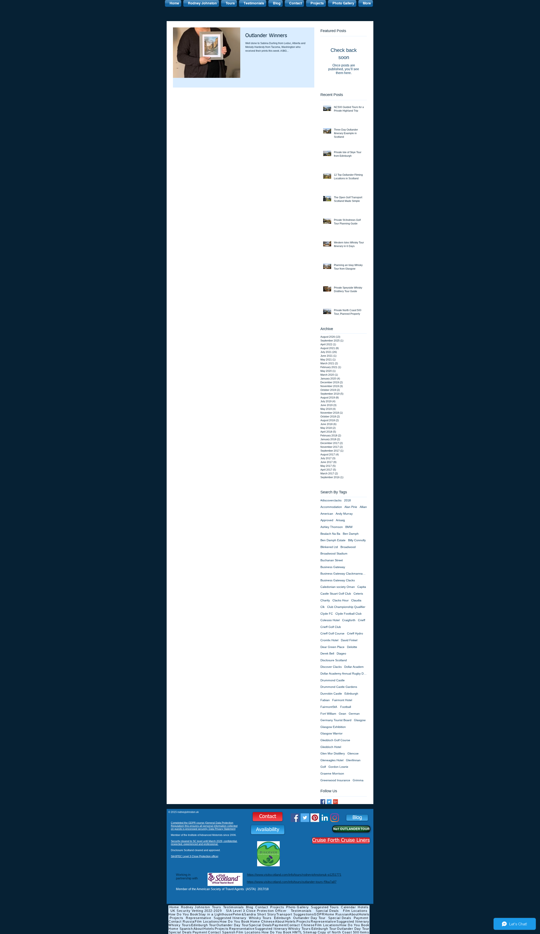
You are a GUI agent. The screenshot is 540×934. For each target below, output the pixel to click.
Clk (322, 607)
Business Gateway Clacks (337, 580)
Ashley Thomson (331, 527)
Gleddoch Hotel (330, 747)
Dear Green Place (332, 647)
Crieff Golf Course (332, 633)
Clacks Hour (340, 600)
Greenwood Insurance (335, 780)
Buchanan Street (331, 560)
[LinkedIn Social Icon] (324, 817)
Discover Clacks (331, 666)
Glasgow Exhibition (333, 727)
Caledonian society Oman (337, 586)
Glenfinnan (353, 760)
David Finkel (349, 640)
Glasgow (360, 720)
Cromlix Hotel (329, 640)
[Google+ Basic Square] (335, 801)
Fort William (328, 713)
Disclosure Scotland (333, 660)
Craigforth (348, 620)
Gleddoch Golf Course (335, 740)
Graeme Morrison (332, 773)
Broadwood (348, 547)
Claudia (356, 600)
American (326, 513)
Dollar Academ (354, 666)
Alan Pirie (350, 507)
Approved (326, 520)
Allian (363, 507)
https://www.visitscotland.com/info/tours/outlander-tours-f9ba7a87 (291, 882)
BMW (348, 527)
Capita (361, 586)
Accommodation (331, 507)
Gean (342, 713)
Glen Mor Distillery (332, 753)
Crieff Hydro (355, 633)
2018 (347, 500)
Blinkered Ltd (329, 547)
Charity (325, 600)
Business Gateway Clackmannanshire (343, 573)
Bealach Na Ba (330, 533)
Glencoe (353, 753)
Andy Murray (344, 513)
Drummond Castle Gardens (338, 686)
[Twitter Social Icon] (305, 817)
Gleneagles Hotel (331, 760)
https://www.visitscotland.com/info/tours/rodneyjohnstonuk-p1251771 (294, 874)
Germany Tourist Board (335, 720)
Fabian (325, 700)
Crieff (361, 620)
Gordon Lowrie (338, 766)
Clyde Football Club (348, 613)
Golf (323, 766)
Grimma (358, 780)
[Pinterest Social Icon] (314, 817)
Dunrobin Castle (331, 693)
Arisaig (340, 520)
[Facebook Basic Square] (322, 801)
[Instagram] (334, 817)
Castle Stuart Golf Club (335, 593)
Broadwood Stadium (333, 553)
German (354, 713)
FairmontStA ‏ (329, 707)
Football (345, 707)
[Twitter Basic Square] (329, 801)
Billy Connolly (357, 540)
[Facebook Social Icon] (295, 817)
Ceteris (358, 593)
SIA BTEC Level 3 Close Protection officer (194, 856)
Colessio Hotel (330, 620)
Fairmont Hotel (342, 700)
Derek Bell (327, 653)
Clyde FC (326, 613)
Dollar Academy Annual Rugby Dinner (343, 673)
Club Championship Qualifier (346, 607)
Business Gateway (332, 567)
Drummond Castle (332, 680)
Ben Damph (351, 533)
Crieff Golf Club (330, 627)
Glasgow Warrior (331, 733)
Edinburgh (351, 693)
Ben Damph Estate (333, 540)
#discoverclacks (331, 500)
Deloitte (352, 647)
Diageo (341, 653)
